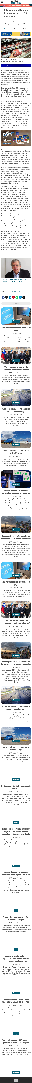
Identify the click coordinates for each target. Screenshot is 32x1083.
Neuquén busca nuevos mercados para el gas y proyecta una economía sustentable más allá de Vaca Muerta (16, 831)
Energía (16, 822)
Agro (16, 911)
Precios (20, 291)
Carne (9, 291)
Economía (7, 29)
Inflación (14, 291)
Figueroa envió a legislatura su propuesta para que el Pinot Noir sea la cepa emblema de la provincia (16, 958)
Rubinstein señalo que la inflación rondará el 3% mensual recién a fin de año (15, 280)
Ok (16, 1080)
